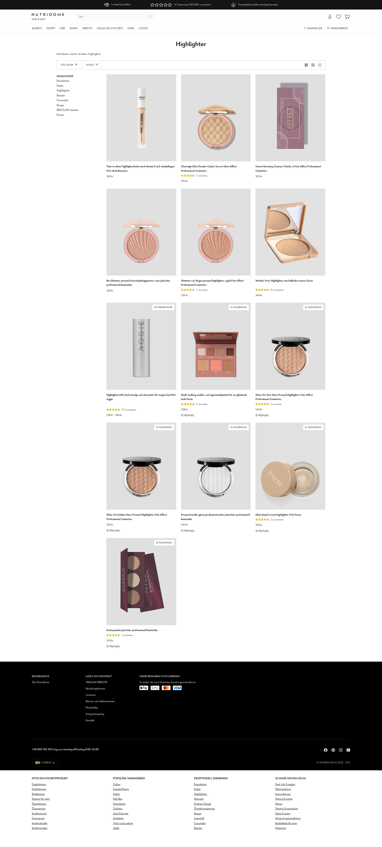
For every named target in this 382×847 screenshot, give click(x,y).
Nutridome (62, 54)
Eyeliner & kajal (202, 803)
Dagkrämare (39, 784)
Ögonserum (38, 808)
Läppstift (199, 818)
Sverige (46, 762)
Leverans (91, 695)
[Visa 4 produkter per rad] (320, 65)
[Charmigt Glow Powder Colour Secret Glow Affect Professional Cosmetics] (216, 117)
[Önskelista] (338, 16)
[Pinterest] (333, 750)
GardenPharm (121, 789)
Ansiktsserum (39, 813)
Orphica (117, 808)
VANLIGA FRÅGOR (96, 682)
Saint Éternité (120, 813)
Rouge (197, 813)
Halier (116, 794)
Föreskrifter (92, 707)
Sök (347, 762)
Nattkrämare (39, 789)
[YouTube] (348, 750)
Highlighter (200, 794)
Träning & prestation (286, 808)
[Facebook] (325, 750)
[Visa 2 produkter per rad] (306, 65)
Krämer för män (41, 799)
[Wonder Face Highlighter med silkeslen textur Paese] (290, 232)
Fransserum (38, 818)
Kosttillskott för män (286, 823)
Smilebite (118, 818)
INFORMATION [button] (40, 676)
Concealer (200, 823)
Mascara (199, 799)
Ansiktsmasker (40, 828)
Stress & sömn (282, 813)
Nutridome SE (328, 762)
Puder (197, 789)
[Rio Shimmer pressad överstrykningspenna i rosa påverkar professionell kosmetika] (141, 232)
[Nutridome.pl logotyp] (48, 16)
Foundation (200, 784)
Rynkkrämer (38, 794)
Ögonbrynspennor (204, 808)
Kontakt (90, 720)
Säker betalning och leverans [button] (159, 676)
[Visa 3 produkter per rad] (313, 65)
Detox (278, 803)
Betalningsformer (95, 688)
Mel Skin (117, 799)
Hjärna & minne (284, 799)
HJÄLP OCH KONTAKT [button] (99, 676)
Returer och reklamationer (100, 701)
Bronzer (198, 828)
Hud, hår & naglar (285, 784)
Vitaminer (280, 828)
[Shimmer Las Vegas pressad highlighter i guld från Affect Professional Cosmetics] (216, 232)
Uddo (116, 828)
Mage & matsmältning (287, 818)
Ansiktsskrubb (39, 823)
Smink (73, 54)
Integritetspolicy (95, 714)
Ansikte (82, 54)
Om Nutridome (40, 682)
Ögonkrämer (39, 803)
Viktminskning (283, 789)
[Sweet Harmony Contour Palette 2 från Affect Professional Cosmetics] (290, 117)
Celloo (116, 784)
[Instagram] (341, 750)
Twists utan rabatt (123, 823)
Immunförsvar (283, 794)
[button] (38, 28)
